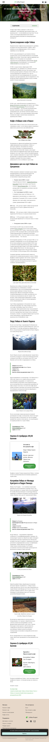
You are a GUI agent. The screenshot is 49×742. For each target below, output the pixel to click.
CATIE (11, 57)
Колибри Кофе (13, 689)
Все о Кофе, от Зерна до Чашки (28, 6)
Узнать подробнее (35, 730)
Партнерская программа (9, 728)
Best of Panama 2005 (23, 186)
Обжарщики (28, 712)
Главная (16, 6)
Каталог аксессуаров (8, 712)
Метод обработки (17, 428)
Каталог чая (5, 710)
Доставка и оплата (7, 721)
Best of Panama (19, 228)
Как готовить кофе (30, 710)
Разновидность (16, 426)
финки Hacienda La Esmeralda (18, 105)
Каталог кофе (6, 707)
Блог (19, 6)
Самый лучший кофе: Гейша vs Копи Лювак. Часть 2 (23, 691)
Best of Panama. (20, 106)
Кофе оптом (5, 715)
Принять (24, 733)
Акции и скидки (6, 723)
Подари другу (6, 726)
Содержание (24, 25)
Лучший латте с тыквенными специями (24, 4)
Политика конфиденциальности (9, 738)
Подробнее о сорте (29, 466)
